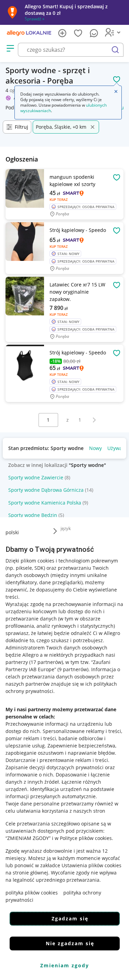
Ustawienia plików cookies (91, 865)
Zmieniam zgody (64, 965)
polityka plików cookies (32, 892)
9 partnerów (73, 669)
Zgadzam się (70, 918)
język (66, 528)
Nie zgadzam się (70, 943)
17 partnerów (46, 662)
